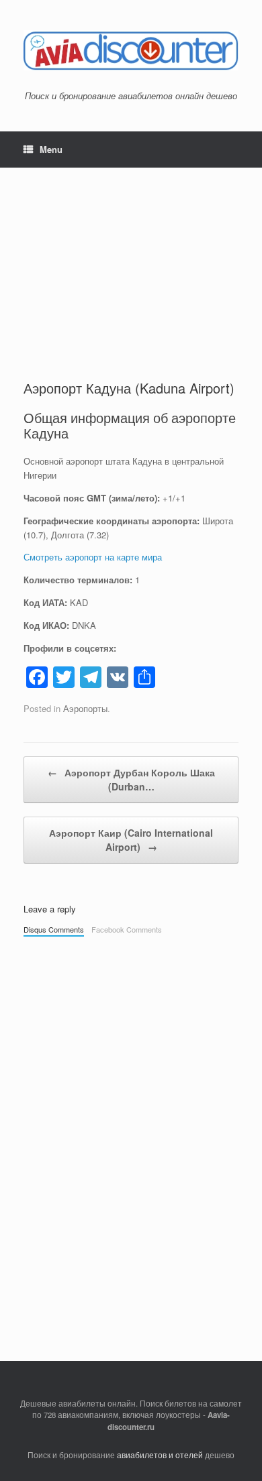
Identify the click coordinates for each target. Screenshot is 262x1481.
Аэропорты (85, 708)
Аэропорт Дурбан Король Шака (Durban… (131, 779)
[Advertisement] (131, 261)
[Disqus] (131, 1130)
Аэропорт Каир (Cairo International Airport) (131, 839)
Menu (51, 149)
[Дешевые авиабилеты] (131, 50)
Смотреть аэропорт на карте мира (93, 556)
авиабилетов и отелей (160, 1454)
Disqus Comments (54, 929)
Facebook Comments (126, 929)
